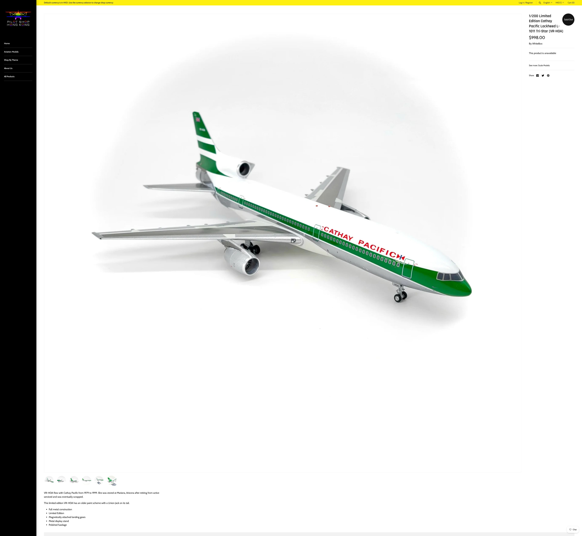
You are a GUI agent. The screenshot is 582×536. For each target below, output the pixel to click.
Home (7, 43)
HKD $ (559, 2)
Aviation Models (11, 52)
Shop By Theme (11, 60)
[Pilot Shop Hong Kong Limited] (18, 18)
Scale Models (544, 65)
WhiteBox (537, 43)
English (547, 2)
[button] (515, 243)
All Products (9, 76)
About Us (8, 68)
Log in (521, 2)
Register (529, 2)
